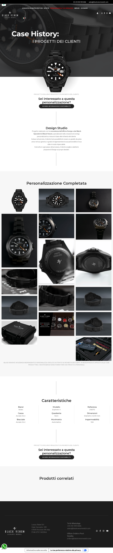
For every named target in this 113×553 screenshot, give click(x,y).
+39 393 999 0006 (74, 526)
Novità (46, 8)
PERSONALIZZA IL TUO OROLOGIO (61, 8)
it (25, 18)
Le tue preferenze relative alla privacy (65, 550)
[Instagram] (107, 13)
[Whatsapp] (102, 13)
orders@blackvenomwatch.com (79, 539)
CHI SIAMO (84, 8)
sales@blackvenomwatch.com (78, 528)
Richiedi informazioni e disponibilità (56, 106)
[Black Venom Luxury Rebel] (10, 13)
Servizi (77, 8)
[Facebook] (104, 13)
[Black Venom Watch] (19, 200)
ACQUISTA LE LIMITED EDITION (32, 8)
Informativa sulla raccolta (36, 550)
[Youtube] (109, 13)
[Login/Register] (97, 13)
